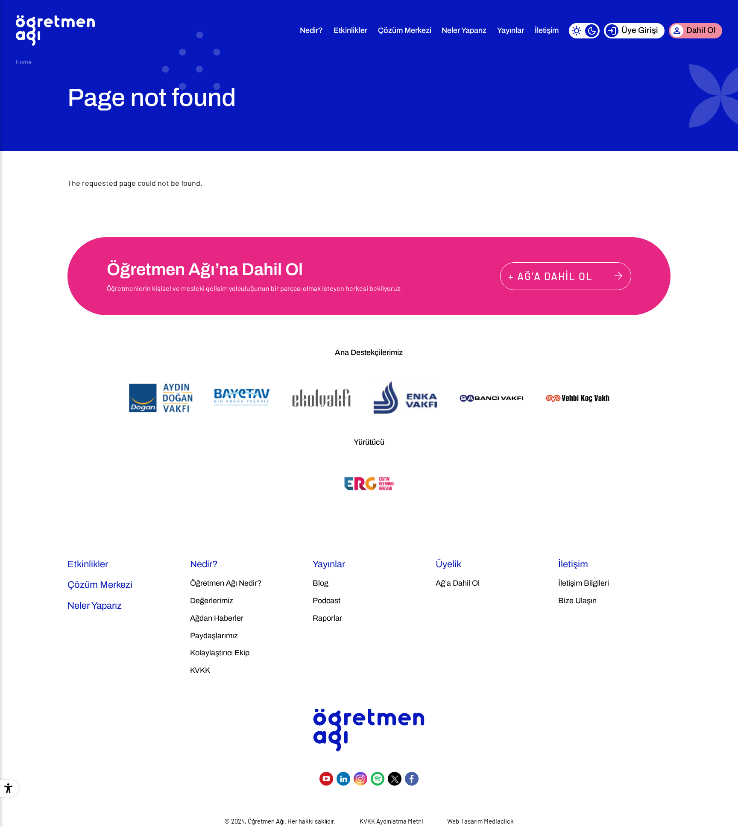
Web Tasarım (465, 821)
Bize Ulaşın (577, 600)
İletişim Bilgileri (583, 583)
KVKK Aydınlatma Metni (391, 821)
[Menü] (284, 30)
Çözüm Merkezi (404, 30)
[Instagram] (360, 779)
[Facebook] (412, 779)
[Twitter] (394, 779)
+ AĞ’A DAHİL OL (550, 276)
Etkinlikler (350, 30)
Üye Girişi (639, 30)
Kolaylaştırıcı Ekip (219, 652)
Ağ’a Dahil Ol (458, 583)
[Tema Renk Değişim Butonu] (584, 30)
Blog (320, 583)
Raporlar (327, 618)
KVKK (200, 670)
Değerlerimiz (211, 600)
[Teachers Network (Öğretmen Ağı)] (55, 30)
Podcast (326, 600)
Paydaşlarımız (214, 635)
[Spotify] (377, 779)
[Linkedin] (343, 779)
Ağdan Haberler (216, 618)
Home (23, 61)
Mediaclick (499, 821)
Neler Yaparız (464, 30)
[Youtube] (326, 779)
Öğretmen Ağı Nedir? (225, 583)
